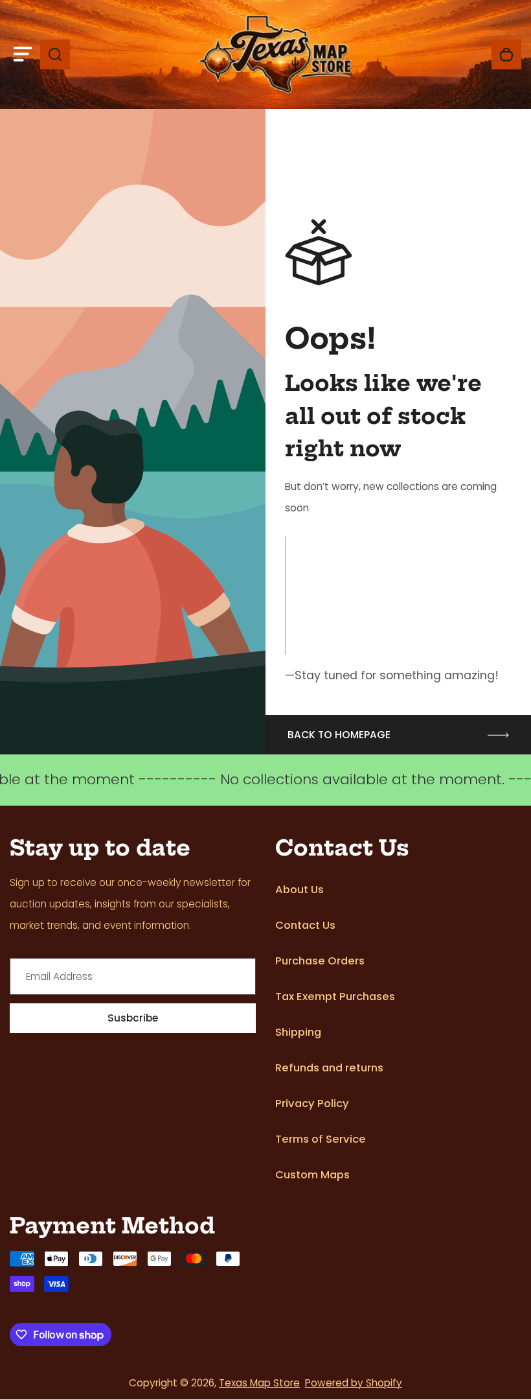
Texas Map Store (259, 1383)
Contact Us (305, 925)
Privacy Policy (312, 1103)
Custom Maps (312, 1174)
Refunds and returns (329, 1067)
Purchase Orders (320, 960)
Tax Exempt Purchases (335, 996)
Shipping (298, 1032)
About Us (299, 889)
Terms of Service (320, 1139)
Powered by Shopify (353, 1383)
